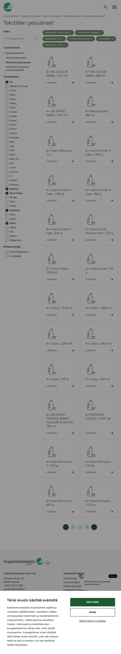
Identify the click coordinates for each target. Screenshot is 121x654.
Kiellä (92, 612)
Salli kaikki (92, 602)
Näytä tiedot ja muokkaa (92, 621)
